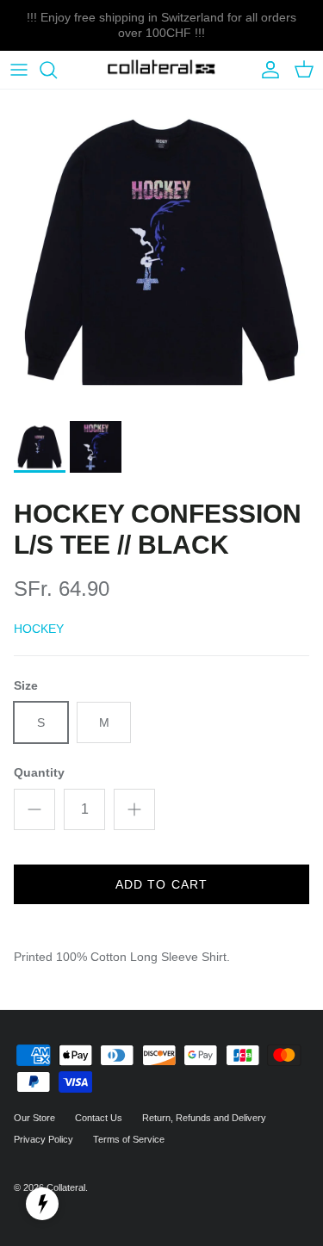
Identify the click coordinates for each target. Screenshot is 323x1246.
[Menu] (19, 70)
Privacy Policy (43, 1139)
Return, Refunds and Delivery (204, 1118)
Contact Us (98, 1118)
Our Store (34, 1118)
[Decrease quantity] (34, 809)
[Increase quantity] (134, 809)
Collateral (66, 1187)
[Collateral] (161, 70)
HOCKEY (39, 628)
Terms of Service (129, 1139)
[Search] (57, 70)
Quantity (39, 772)
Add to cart (161, 884)
